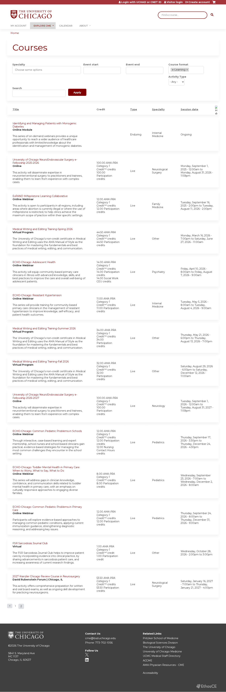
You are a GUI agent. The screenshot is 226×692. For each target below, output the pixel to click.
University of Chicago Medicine (162, 651)
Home (15, 33)
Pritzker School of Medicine (160, 638)
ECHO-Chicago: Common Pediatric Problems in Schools (47, 431)
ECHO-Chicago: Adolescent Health (34, 262)
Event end (133, 64)
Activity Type (177, 76)
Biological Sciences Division (160, 642)
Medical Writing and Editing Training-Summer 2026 (44, 328)
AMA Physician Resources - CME (163, 665)
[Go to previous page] (9, 606)
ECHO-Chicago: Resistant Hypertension (37, 295)
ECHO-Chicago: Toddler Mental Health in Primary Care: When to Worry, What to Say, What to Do (46, 469)
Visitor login (175, 2)
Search (17, 88)
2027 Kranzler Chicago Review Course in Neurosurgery (46, 576)
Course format (178, 64)
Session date (189, 109)
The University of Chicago (33, 645)
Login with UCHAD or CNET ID (141, 2)
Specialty (18, 64)
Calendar (65, 25)
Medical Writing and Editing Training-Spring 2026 (43, 229)
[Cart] (213, 3)
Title (16, 109)
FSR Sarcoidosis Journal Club (30, 543)
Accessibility (150, 672)
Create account (199, 2)
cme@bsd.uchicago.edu (100, 638)
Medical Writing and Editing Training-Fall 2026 (41, 361)
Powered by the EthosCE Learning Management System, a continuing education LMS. (206, 686)
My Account (18, 25)
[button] (186, 70)
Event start (90, 64)
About (83, 25)
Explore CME (42, 25)
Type (133, 109)
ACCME (147, 660)
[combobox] (30, 69)
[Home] (31, 14)
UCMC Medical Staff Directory (161, 656)
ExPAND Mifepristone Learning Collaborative (40, 196)
